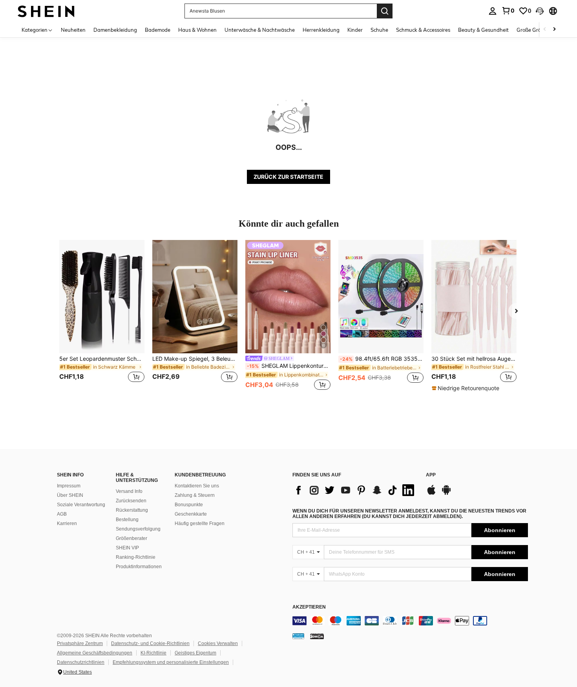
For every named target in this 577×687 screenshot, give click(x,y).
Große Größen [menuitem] (533, 30)
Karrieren (67, 523)
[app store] (431, 493)
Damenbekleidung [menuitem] (115, 30)
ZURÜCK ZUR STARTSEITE (288, 176)
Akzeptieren (309, 607)
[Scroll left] (545, 29)
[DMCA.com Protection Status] (317, 636)
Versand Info (129, 491)
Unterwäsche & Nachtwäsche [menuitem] (260, 30)
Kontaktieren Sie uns (197, 486)
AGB (62, 514)
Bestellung (127, 519)
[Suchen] (385, 11)
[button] (539, 11)
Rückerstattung (132, 510)
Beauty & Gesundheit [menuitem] (483, 30)
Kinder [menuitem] (355, 30)
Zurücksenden (131, 500)
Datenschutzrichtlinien (80, 662)
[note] (466, 388)
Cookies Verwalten (218, 643)
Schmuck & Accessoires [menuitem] (423, 30)
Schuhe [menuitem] (379, 30)
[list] (355, 490)
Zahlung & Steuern (195, 495)
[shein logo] (46, 11)
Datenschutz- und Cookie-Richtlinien (150, 643)
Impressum (68, 486)
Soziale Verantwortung (81, 504)
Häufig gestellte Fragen (200, 523)
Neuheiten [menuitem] (73, 30)
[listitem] (101, 316)
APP (431, 475)
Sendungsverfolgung (138, 529)
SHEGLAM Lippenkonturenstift (288, 366)
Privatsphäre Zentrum (80, 643)
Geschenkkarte (191, 514)
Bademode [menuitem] (157, 30)
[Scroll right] (554, 29)
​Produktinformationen (139, 566)
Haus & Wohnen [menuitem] (197, 30)
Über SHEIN (70, 495)
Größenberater (131, 538)
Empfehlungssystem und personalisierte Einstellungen (171, 662)
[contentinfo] (410, 620)
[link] (508, 10)
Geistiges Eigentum (195, 653)
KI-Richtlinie (153, 653)
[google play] (446, 493)
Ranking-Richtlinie (135, 557)
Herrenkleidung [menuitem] (321, 30)
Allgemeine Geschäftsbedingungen (94, 653)
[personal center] (492, 11)
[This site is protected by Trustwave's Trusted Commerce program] (298, 636)
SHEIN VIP (127, 548)
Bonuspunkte (189, 504)
